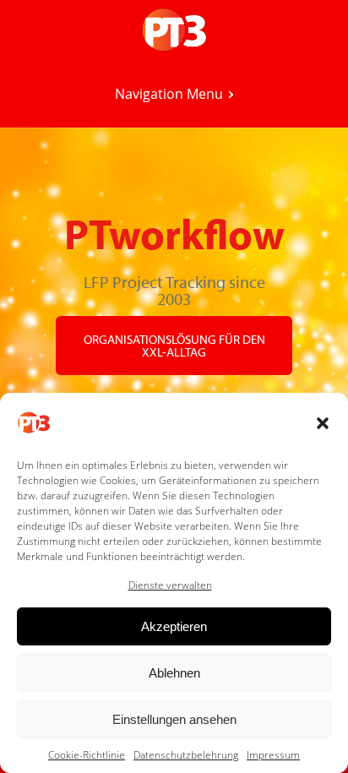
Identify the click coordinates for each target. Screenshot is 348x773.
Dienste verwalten (170, 585)
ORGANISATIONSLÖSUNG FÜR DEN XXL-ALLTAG (174, 345)
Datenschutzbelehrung (185, 755)
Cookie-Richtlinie (86, 755)
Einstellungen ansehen (174, 719)
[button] (322, 423)
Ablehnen (174, 673)
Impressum (273, 755)
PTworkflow (174, 233)
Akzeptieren (174, 626)
